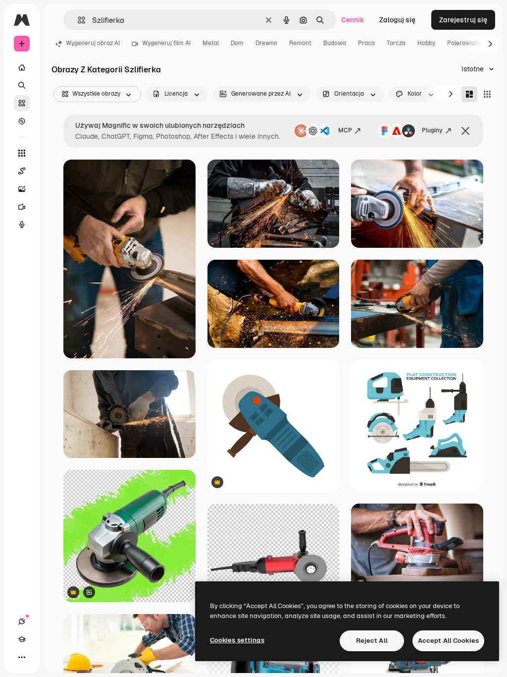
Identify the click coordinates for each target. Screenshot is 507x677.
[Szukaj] (22, 85)
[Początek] (22, 67)
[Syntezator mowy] (22, 224)
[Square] (487, 94)
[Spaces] (22, 171)
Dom (237, 43)
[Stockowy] (22, 103)
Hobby (426, 43)
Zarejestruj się (463, 19)
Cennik (352, 19)
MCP (345, 130)
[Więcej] (22, 657)
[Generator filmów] (22, 207)
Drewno (266, 43)
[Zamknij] (465, 131)
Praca (366, 43)
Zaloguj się (397, 19)
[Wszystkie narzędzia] (22, 153)
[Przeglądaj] (22, 121)
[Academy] (22, 639)
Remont (300, 43)
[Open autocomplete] (77, 20)
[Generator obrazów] (22, 189)
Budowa (334, 43)
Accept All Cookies (448, 640)
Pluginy (432, 130)
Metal (211, 43)
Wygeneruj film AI (166, 43)
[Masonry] (469, 94)
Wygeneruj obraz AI (93, 43)
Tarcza (396, 43)
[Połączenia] (22, 621)
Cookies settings (237, 640)
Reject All (372, 640)
